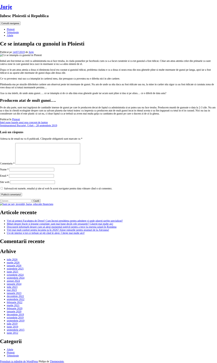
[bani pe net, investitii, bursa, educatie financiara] (26, 204)
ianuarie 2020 (14, 311)
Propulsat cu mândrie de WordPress (19, 361)
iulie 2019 (12, 323)
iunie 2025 (12, 271)
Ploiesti (11, 29)
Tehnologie (13, 32)
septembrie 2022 (15, 299)
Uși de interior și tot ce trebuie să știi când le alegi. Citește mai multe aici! (46, 233)
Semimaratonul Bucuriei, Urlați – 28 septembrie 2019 (28, 125)
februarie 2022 (14, 302)
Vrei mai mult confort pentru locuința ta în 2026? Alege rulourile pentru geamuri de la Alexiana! (58, 229)
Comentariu (7, 163)
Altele (10, 35)
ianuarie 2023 (14, 293)
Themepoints (57, 361)
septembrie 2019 (15, 320)
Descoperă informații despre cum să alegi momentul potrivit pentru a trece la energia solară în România (61, 226)
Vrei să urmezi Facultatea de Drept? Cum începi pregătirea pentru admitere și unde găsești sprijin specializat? (65, 220)
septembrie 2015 (15, 329)
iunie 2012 (12, 332)
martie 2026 (13, 262)
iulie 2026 (12, 259)
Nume (4, 169)
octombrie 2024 (15, 274)
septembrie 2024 (15, 277)
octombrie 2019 (15, 317)
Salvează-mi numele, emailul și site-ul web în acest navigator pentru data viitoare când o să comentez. (58, 188)
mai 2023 (12, 290)
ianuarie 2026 (14, 265)
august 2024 (13, 280)
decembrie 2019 (15, 314)
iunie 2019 (12, 326)
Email (4, 175)
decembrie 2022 (15, 296)
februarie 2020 (14, 308)
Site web (4, 182)
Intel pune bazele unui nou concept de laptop (24, 122)
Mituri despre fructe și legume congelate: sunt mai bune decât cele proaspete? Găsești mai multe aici (60, 223)
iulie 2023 (12, 287)
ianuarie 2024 (14, 283)
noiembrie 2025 (15, 268)
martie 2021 (13, 305)
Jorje (6, 7)
